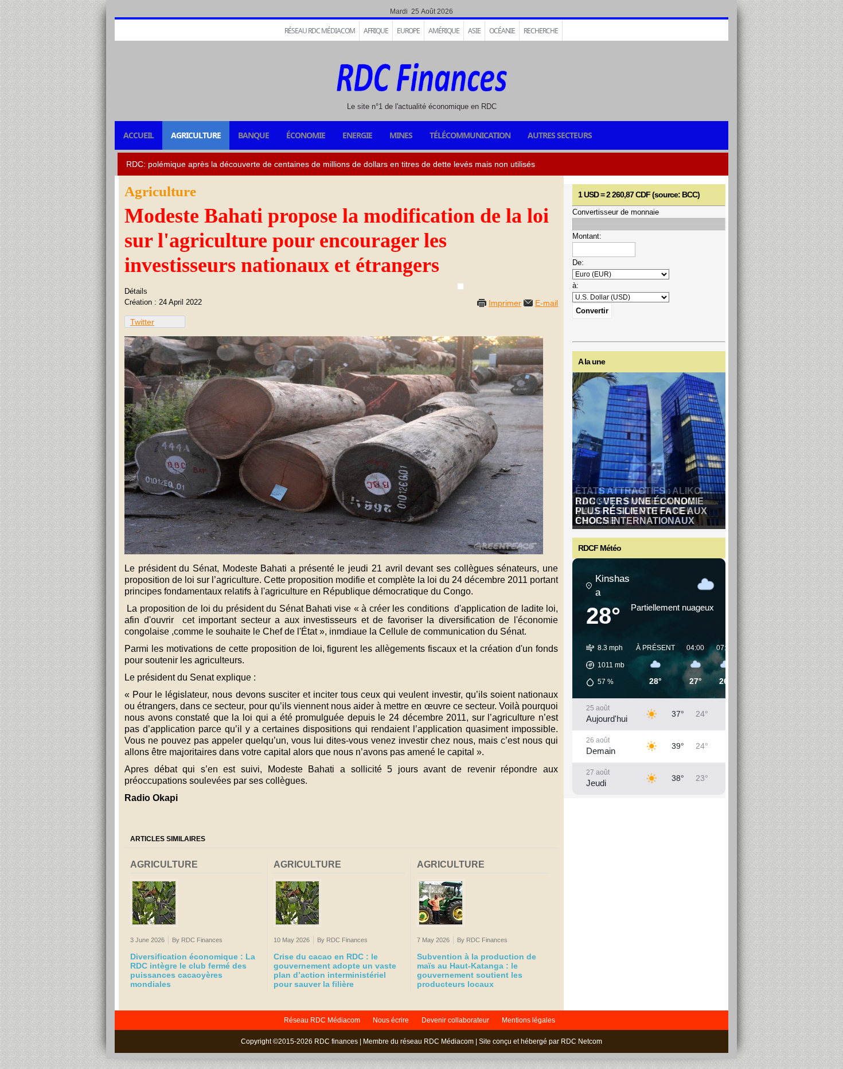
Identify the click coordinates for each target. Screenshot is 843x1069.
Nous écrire (391, 1020)
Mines (400, 135)
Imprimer (505, 303)
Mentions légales (528, 1020)
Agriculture (196, 135)
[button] (601, 665)
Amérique (443, 31)
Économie (305, 135)
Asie (474, 31)
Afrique (376, 31)
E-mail (546, 303)
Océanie (502, 31)
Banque (253, 135)
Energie (357, 135)
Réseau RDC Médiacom (319, 31)
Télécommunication (470, 135)
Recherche (541, 31)
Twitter (142, 321)
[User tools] (460, 286)
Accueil (138, 135)
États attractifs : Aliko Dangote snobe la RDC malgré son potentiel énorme (638, 506)
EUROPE (408, 31)
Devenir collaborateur (455, 1020)
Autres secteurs (560, 135)
